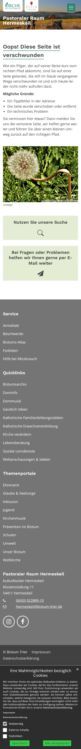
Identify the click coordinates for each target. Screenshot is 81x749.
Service (10, 313)
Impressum (9, 712)
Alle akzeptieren (57, 743)
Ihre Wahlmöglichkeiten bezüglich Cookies (40, 673)
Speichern (19, 743)
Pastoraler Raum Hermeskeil (33, 573)
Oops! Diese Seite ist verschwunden (31, 50)
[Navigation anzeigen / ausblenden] (71, 8)
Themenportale (19, 473)
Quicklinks (14, 372)
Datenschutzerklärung (57, 707)
